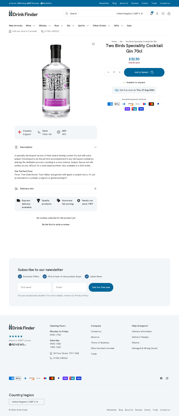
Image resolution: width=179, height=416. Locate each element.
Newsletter (104, 3)
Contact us (165, 3)
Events (145, 3)
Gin (121, 41)
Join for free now (101, 287)
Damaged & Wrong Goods (144, 348)
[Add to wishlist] (93, 44)
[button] (30, 25)
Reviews (135, 3)
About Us (124, 3)
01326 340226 (52, 31)
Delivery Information (142, 331)
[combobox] (89, 13)
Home (114, 41)
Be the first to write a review (56, 224)
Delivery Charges (140, 337)
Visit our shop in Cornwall (24, 31)
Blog (114, 3)
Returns (135, 342)
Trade (154, 3)
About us (95, 337)
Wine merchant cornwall (102, 348)
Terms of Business (100, 342)
